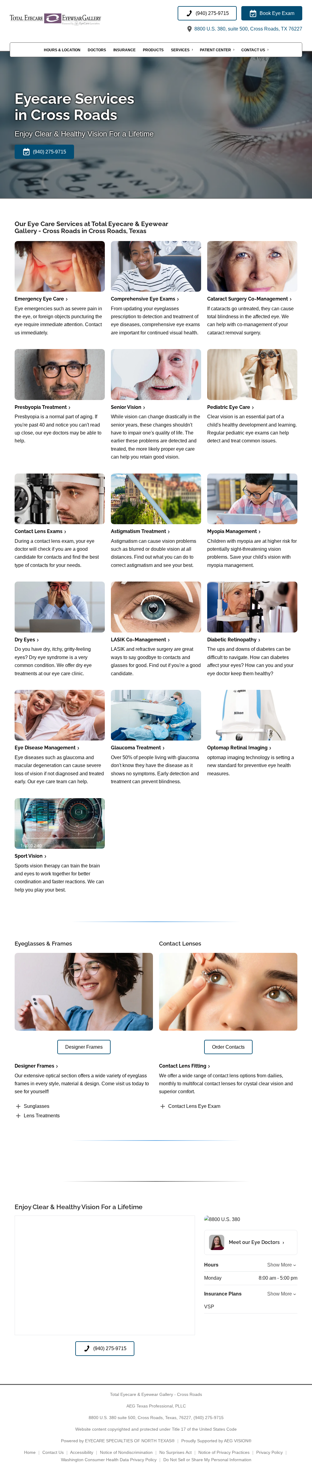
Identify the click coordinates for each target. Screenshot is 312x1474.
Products (153, 50)
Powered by (118, 1440)
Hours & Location (62, 50)
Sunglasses (36, 1106)
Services (180, 50)
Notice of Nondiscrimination (126, 1452)
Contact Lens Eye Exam (194, 1106)
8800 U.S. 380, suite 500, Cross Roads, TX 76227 (247, 28)
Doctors (97, 50)
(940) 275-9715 (208, 1417)
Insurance (124, 50)
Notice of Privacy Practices (224, 1452)
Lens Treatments (42, 1115)
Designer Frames (34, 1066)
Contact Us (253, 50)
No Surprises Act (175, 1452)
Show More (279, 1264)
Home (30, 1452)
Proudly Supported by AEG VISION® (216, 1440)
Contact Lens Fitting (182, 1066)
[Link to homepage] (71, 19)
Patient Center (215, 50)
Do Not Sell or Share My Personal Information (207, 1459)
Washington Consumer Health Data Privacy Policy (109, 1459)
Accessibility (81, 1452)
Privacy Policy (269, 1452)
